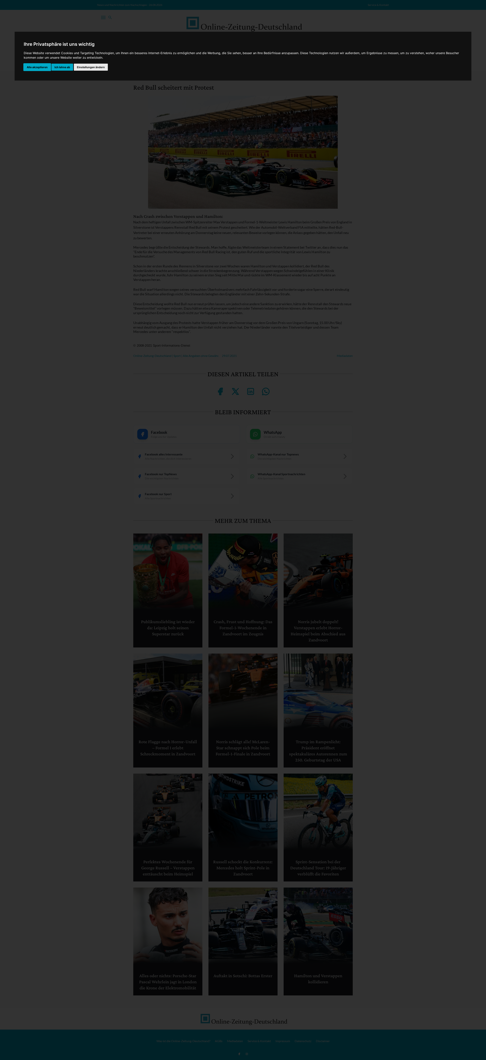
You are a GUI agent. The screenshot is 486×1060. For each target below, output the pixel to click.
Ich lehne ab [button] (62, 67)
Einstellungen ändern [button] (91, 67)
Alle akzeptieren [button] (37, 67)
